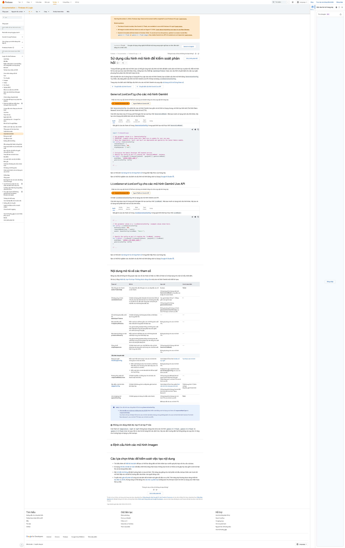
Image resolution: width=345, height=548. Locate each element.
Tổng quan (5, 11)
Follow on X (124, 521)
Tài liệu (55, 2)
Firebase (113, 53)
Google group (220, 521)
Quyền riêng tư (38, 544)
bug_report (336, 7)
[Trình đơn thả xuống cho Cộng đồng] (71, 2)
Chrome (57, 537)
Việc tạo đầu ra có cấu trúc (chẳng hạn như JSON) (134, 410)
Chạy (28, 2)
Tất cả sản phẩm (92, 537)
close (342, 7)
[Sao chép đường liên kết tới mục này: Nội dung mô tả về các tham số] (153, 271)
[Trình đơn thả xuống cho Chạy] (32, 2)
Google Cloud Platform (77, 537)
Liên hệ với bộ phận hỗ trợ (223, 515)
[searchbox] (12, 17)
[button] (10, 37)
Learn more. (183, 19)
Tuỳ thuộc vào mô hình (189, 359)
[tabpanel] (155, 147)
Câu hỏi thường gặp (221, 529)
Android (49, 537)
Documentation (8, 8)
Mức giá (47, 2)
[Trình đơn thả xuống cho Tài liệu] (59, 2)
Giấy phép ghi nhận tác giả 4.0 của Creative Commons (157, 497)
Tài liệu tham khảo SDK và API (34, 518)
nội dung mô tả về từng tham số (173, 82)
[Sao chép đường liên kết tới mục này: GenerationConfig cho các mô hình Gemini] (169, 94)
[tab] (114, 121)
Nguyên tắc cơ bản (17, 11)
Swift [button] (113, 121)
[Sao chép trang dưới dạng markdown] (123, 62)
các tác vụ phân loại (151, 480)
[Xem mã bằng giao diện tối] (195, 129)
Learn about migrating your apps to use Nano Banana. (173, 29)
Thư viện (28, 524)
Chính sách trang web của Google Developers (150, 499)
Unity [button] (151, 121)
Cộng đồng (66, 2)
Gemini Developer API (121, 103)
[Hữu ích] (195, 53)
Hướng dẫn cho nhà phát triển (34, 515)
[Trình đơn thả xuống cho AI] (32, 11)
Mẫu (68, 11)
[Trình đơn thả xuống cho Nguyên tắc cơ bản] (25, 11)
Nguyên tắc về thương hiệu (223, 527)
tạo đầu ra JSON (119, 480)
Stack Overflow (220, 518)
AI (29, 11)
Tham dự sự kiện (125, 527)
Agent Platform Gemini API (141, 103)
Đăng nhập (339, 2)
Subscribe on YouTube (127, 524)
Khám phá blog (125, 515)
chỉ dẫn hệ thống (122, 472)
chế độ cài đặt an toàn (127, 467)
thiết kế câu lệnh (131, 463)
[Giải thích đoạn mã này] (192, 129)
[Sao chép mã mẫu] (198, 129)
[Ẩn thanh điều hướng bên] (21, 545)
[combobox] (281, 2)
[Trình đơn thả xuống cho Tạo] (23, 2)
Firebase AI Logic (25, 8)
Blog (312, 2)
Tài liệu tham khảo (58, 11)
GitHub (28, 527)
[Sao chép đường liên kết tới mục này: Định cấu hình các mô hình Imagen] (159, 445)
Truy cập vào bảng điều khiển (325, 2)
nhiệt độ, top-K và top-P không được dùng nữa (135, 279)
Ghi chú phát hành (221, 524)
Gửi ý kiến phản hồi (191, 58)
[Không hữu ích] (198, 53)
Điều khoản (29, 544)
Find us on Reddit (126, 518)
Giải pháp (39, 2)
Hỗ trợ (77, 2)
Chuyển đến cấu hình (121, 86)
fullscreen (339, 7)
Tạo (20, 2)
